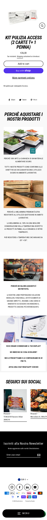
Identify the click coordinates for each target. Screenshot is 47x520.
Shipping (20, 56)
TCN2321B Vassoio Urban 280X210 (13, 418)
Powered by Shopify (30, 501)
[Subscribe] (38, 455)
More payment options (23, 77)
